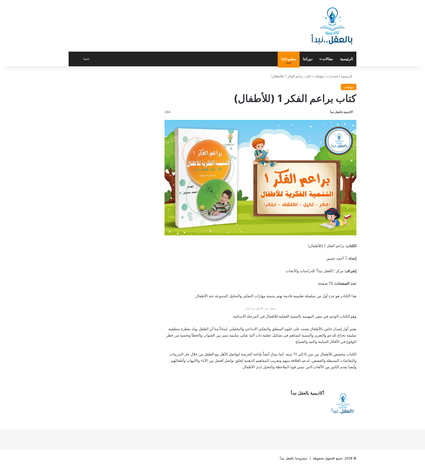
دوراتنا (308, 59)
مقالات (327, 59)
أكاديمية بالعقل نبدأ (341, 112)
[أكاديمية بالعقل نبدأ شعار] (331, 25)
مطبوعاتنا (288, 59)
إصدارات (332, 76)
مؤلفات (319, 76)
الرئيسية (346, 59)
